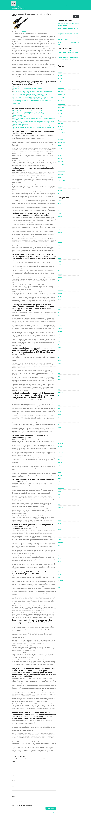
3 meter (59, 229)
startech (59, 539)
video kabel (60, 580)
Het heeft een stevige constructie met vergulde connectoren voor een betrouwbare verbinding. (32, 90)
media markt (60, 453)
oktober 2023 (61, 177)
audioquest (60, 293)
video (59, 577)
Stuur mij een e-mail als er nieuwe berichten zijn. (22, 805)
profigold (60, 497)
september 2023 (61, 180)
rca (58, 510)
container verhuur (61, 334)
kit (58, 418)
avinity (59, 299)
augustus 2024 (61, 145)
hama (59, 373)
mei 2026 (60, 78)
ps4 (58, 501)
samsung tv (60, 523)
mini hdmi (60, 469)
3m (58, 235)
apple (59, 280)
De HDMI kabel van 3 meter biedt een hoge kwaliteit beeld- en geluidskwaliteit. (29, 87)
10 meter (60, 203)
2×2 (59, 223)
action (59, 267)
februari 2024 (61, 164)
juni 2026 (60, 75)
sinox (59, 533)
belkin (59, 306)
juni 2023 (60, 190)
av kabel (59, 296)
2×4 (59, 226)
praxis (59, 494)
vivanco (59, 584)
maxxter (59, 449)
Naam (13, 775)
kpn (58, 424)
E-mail (13, 781)
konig (59, 421)
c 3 (58, 322)
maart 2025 (60, 123)
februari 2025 (61, 126)
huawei (59, 402)
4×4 (59, 248)
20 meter (60, 216)
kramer (59, 427)
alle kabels (60, 274)
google (59, 370)
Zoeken (59, 14)
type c (59, 548)
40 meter (60, 242)
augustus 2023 (61, 184)
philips (59, 491)
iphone (59, 411)
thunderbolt (60, 542)
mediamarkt (60, 456)
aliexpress (60, 271)
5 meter (59, 251)
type (59, 545)
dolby (59, 354)
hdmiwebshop (24, 31)
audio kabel (60, 290)
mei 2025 (60, 117)
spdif (59, 536)
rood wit (59, 513)
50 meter (60, 255)
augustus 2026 (61, 69)
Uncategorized (61, 552)
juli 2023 (60, 187)
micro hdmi (60, 459)
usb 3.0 (59, 561)
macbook (60, 437)
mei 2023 (60, 193)
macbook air (60, 440)
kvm (58, 430)
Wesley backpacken (63, 57)
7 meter (59, 261)
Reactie (14, 761)
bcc (58, 303)
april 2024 (60, 158)
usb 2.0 (59, 558)
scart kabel (60, 529)
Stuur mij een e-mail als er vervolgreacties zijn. (21, 801)
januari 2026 (60, 91)
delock (59, 347)
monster (59, 478)
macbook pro (60, 443)
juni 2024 (60, 152)
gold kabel (60, 366)
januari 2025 (60, 129)
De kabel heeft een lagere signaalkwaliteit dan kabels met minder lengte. (28, 112)
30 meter (60, 232)
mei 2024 (60, 155)
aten (59, 287)
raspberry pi (60, 507)
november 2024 (61, 136)
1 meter (59, 200)
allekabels (60, 277)
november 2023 (61, 174)
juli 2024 (60, 148)
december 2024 (61, 132)
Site (13, 786)
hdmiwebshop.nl (17, 7)
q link (59, 504)
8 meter (59, 264)
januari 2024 (60, 168)
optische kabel (61, 488)
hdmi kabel (60, 382)
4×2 (59, 245)
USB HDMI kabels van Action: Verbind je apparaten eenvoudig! (68, 59)
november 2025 (61, 97)
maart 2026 (60, 85)
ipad (59, 408)
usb (58, 555)
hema (59, 389)
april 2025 (60, 120)
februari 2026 (61, 88)
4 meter (59, 239)
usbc (59, 568)
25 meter (60, 219)
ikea (59, 405)
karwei (59, 414)
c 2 (58, 318)
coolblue (59, 338)
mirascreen (60, 475)
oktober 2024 (61, 139)
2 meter (59, 213)
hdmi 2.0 (60, 379)
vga (58, 571)
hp (58, 395)
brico (59, 315)
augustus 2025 (61, 107)
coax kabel (60, 328)
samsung (59, 520)
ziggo (59, 587)
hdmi (59, 376)
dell (58, 344)
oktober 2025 (61, 101)
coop (59, 341)
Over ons (61, 5)
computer (60, 331)
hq (58, 398)
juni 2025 (60, 113)
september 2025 (61, 104)
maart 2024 (60, 161)
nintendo (59, 485)
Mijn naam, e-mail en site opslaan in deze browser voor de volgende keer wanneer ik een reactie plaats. (33, 794)
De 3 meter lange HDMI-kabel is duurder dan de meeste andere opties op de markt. (30, 116)
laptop (59, 433)
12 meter (60, 207)
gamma (59, 363)
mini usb (59, 472)
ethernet (59, 360)
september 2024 (61, 142)
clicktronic (60, 325)
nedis (59, 481)
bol (58, 312)
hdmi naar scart (61, 386)
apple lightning (61, 283)
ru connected (60, 517)
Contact (66, 5)
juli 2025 (60, 110)
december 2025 (61, 94)
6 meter (59, 258)
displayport (60, 350)
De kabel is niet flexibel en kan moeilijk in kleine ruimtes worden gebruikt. (28, 111)
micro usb (60, 462)
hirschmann (60, 392)
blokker (59, 309)
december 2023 (61, 171)
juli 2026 (60, 72)
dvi (58, 357)
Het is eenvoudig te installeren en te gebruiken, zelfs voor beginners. (27, 88)
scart (59, 526)
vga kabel (60, 574)
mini (59, 465)
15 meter (60, 210)
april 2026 (60, 81)
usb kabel (60, 564)
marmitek (60, 446)
